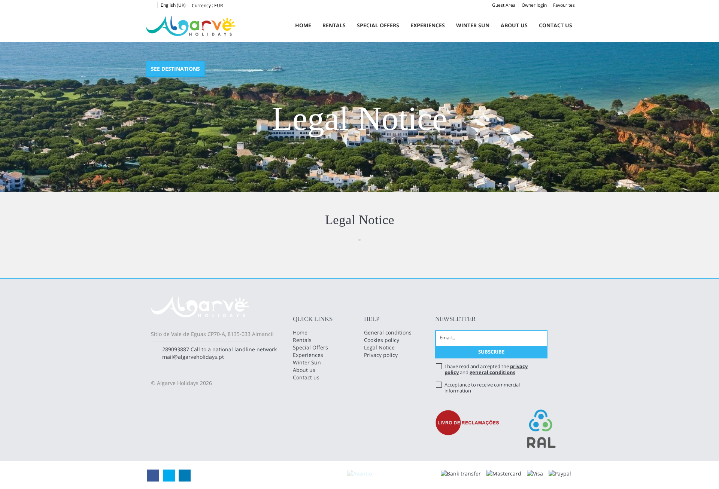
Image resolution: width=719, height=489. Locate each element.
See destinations (175, 68)
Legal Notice (379, 347)
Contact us (555, 25)
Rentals (334, 25)
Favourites (564, 5)
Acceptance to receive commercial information (482, 388)
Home (303, 25)
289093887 (175, 349)
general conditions (492, 372)
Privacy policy (381, 354)
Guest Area (504, 5)
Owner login (534, 5)
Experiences (427, 25)
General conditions (388, 332)
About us (514, 25)
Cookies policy (381, 339)
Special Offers (378, 25)
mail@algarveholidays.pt (193, 356)
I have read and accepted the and (486, 369)
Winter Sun (472, 25)
